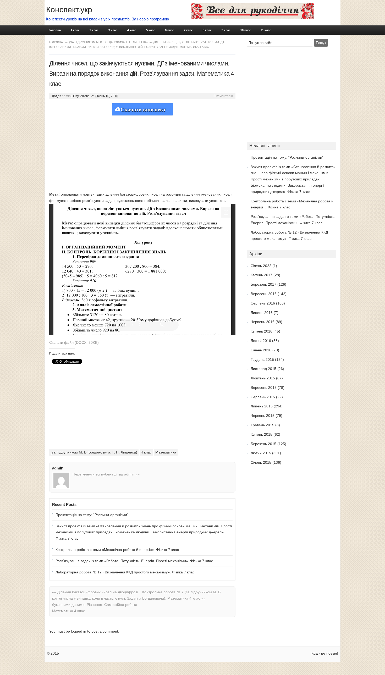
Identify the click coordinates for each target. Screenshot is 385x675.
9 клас (226, 30)
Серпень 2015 (263, 397)
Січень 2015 (261, 462)
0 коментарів (223, 96)
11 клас (266, 30)
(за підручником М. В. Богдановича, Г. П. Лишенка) (108, 42)
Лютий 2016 (261, 341)
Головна (55, 30)
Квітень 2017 (261, 275)
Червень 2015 (262, 415)
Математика (165, 452)
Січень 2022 (261, 266)
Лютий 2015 (261, 453)
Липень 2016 (262, 313)
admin (66, 96)
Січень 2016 (261, 350)
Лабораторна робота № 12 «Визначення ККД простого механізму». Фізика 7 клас (125, 572)
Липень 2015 (262, 406)
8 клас (207, 30)
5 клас (150, 30)
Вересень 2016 (264, 294)
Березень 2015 (263, 444)
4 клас (131, 30)
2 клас (94, 30)
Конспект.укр (69, 9)
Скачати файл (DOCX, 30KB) (74, 342)
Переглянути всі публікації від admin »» (106, 474)
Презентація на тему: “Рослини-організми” (92, 515)
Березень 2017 (263, 284)
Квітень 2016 (261, 331)
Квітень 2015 (261, 434)
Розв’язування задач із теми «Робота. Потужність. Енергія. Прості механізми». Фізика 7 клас (134, 561)
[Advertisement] (142, 152)
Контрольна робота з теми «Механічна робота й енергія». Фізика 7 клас (117, 549)
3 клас (112, 30)
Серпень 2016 (263, 303)
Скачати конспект (143, 109)
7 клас (188, 30)
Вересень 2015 (264, 387)
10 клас (245, 30)
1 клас (75, 30)
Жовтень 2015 (263, 378)
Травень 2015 (262, 425)
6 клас (169, 30)
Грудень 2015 (262, 359)
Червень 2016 (262, 322)
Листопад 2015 (263, 369)
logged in (79, 631)
